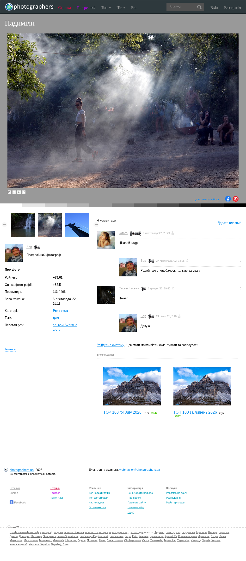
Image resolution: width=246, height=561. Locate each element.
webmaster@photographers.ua (139, 469)
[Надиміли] (50, 215)
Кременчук (156, 536)
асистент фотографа (98, 532)
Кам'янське (116, 536)
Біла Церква (173, 532)
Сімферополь (132, 540)
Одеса (82, 540)
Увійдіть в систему (110, 345)
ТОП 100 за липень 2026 (195, 412)
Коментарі (56, 497)
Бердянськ (188, 532)
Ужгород (196, 540)
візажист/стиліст (74, 532)
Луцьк (214, 536)
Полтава (92, 540)
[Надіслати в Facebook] (228, 200)
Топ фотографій (98, 497)
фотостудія (136, 532)
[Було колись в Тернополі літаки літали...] (77, 215)
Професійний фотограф (24, 532)
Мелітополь (31, 540)
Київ (134, 536)
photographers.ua (22, 470)
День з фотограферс (140, 492)
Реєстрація (232, 7)
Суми (145, 540)
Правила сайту (137, 502)
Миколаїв (58, 540)
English (14, 492)
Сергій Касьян (129, 288)
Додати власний (229, 223)
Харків (206, 540)
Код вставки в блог (205, 199)
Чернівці (56, 544)
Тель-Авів (156, 540)
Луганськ (203, 536)
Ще (120, 7)
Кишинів (143, 536)
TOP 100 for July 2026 (122, 412)
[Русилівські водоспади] (23, 215)
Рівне (102, 540)
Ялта (65, 544)
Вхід (214, 7)
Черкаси (34, 544)
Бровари (201, 532)
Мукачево (45, 540)
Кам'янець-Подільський (94, 536)
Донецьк (24, 536)
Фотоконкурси (97, 507)
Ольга (123, 233)
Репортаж (60, 311)
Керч (128, 536)
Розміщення (173, 497)
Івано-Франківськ (67, 536)
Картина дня (96, 502)
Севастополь (115, 540)
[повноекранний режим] (24, 192)
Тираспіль (183, 540)
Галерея (86, 7)
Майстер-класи (175, 502)
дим (56, 318)
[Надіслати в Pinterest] (236, 200)
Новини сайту (136, 507)
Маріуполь (16, 540)
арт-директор (120, 532)
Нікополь (70, 540)
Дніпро (14, 536)
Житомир (36, 536)
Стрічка (64, 7)
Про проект (134, 497)
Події (131, 512)
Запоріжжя (49, 536)
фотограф (46, 532)
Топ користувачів (99, 492)
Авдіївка (159, 532)
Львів (222, 536)
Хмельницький (18, 544)
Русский (15, 488)
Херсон (215, 540)
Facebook (19, 502)
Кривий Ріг (171, 536)
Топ (104, 7)
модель (58, 532)
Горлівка (224, 532)
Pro (133, 7)
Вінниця (212, 532)
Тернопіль (170, 540)
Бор (29, 247)
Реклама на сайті (176, 492)
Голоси (10, 349)
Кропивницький (187, 536)
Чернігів (45, 544)
